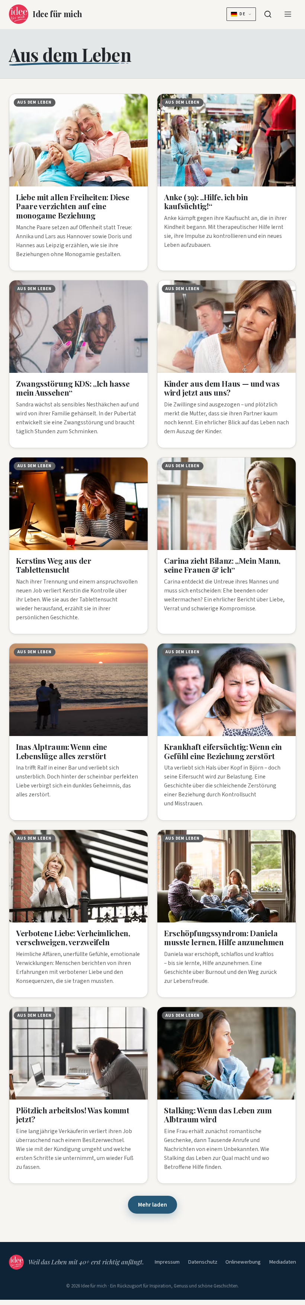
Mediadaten (282, 1262)
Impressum (167, 1262)
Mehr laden (152, 1205)
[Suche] (268, 14)
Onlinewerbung (243, 1262)
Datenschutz (202, 1262)
